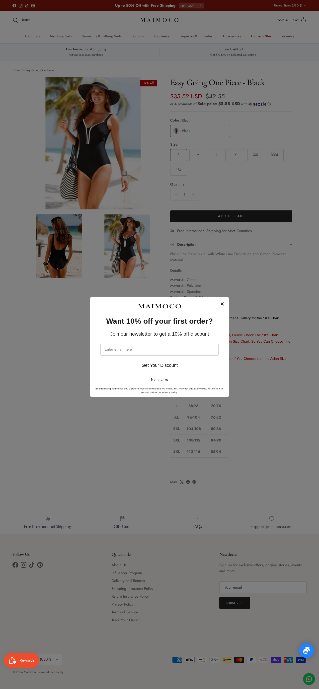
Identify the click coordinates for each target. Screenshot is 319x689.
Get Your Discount (160, 365)
